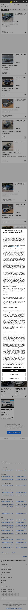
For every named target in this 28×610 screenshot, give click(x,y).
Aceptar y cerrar (14, 370)
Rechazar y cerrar (14, 378)
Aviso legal (15, 367)
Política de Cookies (15, 246)
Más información (14, 374)
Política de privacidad (7, 367)
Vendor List (21, 367)
